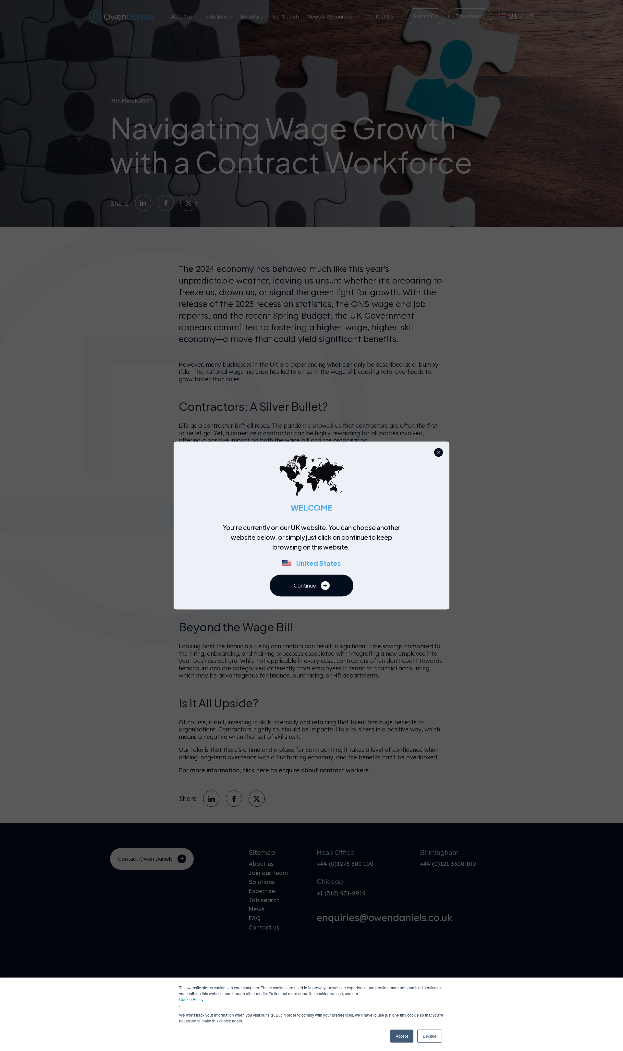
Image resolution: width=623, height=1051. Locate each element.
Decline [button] (429, 1036)
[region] (313, 549)
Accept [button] (402, 1036)
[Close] (438, 452)
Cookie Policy (191, 999)
